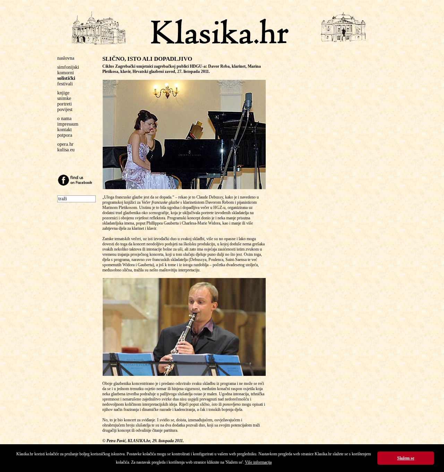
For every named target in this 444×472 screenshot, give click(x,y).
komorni (65, 72)
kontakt (64, 129)
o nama (64, 118)
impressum (67, 124)
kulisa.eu (66, 149)
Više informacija (258, 462)
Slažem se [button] (405, 458)
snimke (64, 98)
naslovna (65, 58)
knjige (63, 92)
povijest (64, 109)
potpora (64, 135)
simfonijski (68, 67)
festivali (65, 83)
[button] (184, 134)
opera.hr (65, 144)
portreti (64, 104)
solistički (66, 78)
